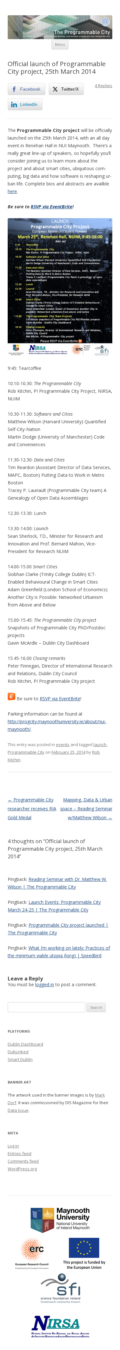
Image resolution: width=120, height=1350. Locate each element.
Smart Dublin (20, 1059)
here (12, 191)
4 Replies (103, 85)
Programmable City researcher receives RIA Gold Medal (32, 808)
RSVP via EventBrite (51, 207)
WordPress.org (22, 1169)
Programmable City (26, 752)
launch (100, 744)
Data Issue (18, 1110)
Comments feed (23, 1161)
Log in (13, 1146)
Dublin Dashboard (25, 1044)
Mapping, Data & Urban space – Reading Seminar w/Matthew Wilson (86, 808)
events (62, 744)
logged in (44, 984)
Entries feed (19, 1153)
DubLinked (18, 1052)
